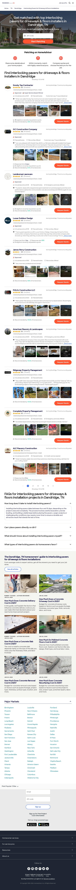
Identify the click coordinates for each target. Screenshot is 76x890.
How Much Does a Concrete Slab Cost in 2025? (18, 642)
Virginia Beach (55, 761)
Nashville (53, 728)
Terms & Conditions (49, 879)
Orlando (7, 764)
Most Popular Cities (9, 786)
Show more (68, 103)
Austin (52, 731)
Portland (53, 708)
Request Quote (63, 121)
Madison (53, 768)
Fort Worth (54, 741)
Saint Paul (31, 731)
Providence (54, 721)
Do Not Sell (39, 875)
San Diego (8, 734)
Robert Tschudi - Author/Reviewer (16, 595)
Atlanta (7, 771)
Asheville (30, 751)
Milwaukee (54, 771)
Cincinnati (31, 768)
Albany (30, 744)
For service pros (8, 844)
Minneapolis (31, 728)
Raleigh (30, 761)
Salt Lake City (55, 751)
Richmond (54, 758)
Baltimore (31, 714)
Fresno (7, 718)
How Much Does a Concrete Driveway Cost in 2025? (51, 600)
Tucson (7, 714)
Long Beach (8, 721)
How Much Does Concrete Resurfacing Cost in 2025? (50, 682)
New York (31, 748)
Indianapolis (8, 778)
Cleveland (31, 771)
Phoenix (7, 711)
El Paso (53, 738)
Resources (6, 850)
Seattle (53, 764)
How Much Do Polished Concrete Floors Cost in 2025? (53, 641)
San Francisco (9, 738)
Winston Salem (33, 764)
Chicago (7, 775)
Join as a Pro (63, 3)
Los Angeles (9, 724)
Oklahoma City (33, 778)
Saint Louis (31, 738)
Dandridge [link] (18, 8)
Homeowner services (10, 838)
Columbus (31, 775)
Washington (8, 751)
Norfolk (53, 754)
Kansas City (31, 734)
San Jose (7, 741)
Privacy (27, 875)
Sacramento (9, 731)
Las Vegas (31, 741)
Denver (7, 744)
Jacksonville (9, 758)
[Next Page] (53, 486)
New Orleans (32, 711)
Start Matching (38, 41)
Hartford (7, 748)
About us (5, 856)
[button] (18, 110)
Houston (53, 744)
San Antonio (54, 748)
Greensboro (32, 758)
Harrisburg (54, 711)
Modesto (7, 728)
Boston (30, 718)
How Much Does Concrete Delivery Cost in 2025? (19, 602)
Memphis (53, 724)
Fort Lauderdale (10, 754)
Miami (6, 761)
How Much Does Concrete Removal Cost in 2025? (19, 682)
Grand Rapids (32, 724)
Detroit (30, 721)
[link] (38, 87)
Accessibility (47, 875)
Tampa (7, 768)
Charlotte (31, 754)
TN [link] (11, 8)
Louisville (30, 708)
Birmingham (9, 708)
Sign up (38, 807)
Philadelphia (54, 714)
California (32, 875)
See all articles (12, 569)
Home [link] (6, 8)
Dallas (52, 734)
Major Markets (11, 701)
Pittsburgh (54, 718)
